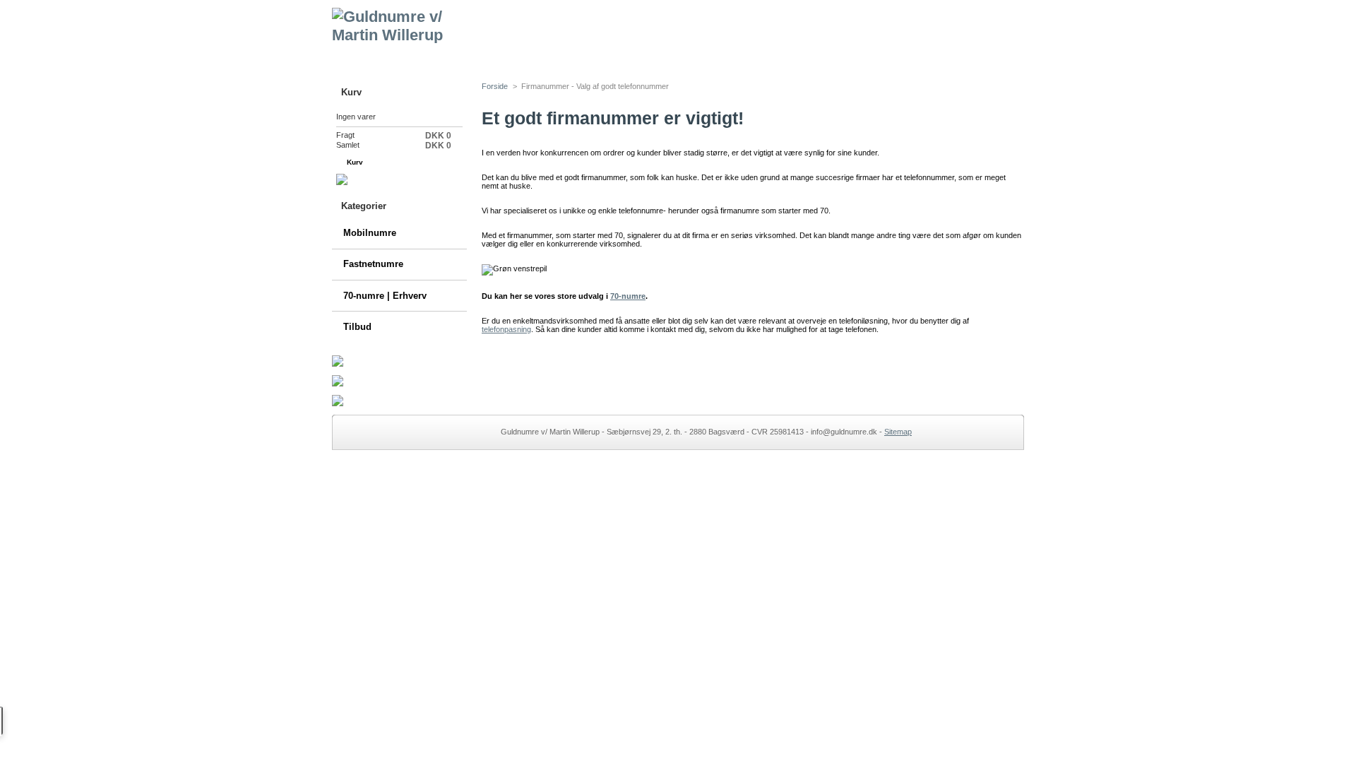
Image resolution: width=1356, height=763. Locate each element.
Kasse (423, 162)
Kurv (351, 92)
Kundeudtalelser (809, 57)
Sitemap (898, 431)
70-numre (628, 296)
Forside (374, 57)
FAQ (577, 57)
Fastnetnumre (373, 264)
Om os (726, 57)
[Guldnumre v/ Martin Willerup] (425, 21)
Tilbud (357, 326)
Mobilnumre (369, 232)
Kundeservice (649, 57)
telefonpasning (506, 329)
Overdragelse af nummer (479, 57)
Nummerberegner (917, 57)
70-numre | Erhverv (385, 295)
